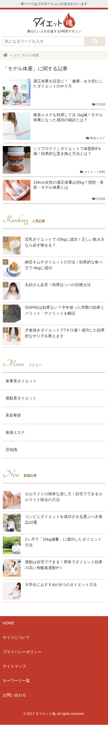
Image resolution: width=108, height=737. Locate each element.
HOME (8, 623)
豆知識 (11, 449)
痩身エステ (15, 432)
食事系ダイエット (21, 381)
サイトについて (16, 637)
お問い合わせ (14, 695)
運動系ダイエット (21, 398)
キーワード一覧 (16, 680)
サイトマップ (14, 666)
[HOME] (5, 55)
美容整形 (13, 415)
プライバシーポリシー (22, 652)
